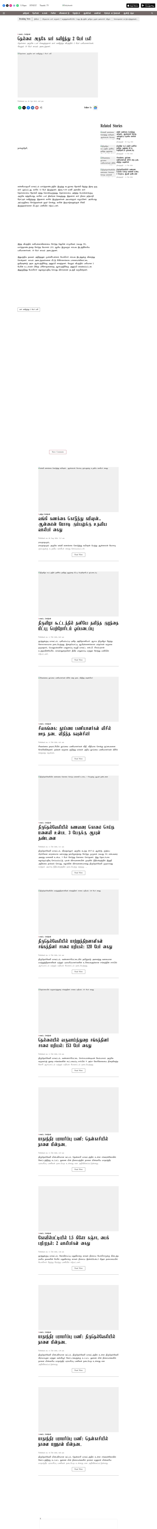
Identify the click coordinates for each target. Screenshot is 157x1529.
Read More (79, 555)
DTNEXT (33, 5)
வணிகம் (97, 13)
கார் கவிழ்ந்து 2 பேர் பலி (28, 309)
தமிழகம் (26, 13)
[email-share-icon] (37, 109)
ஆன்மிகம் (87, 13)
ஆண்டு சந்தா (128, 13)
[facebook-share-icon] (28, 109)
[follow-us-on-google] (95, 107)
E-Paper (24, 5)
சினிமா (53, 13)
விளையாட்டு (64, 13)
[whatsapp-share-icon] (19, 109)
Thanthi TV (44, 5)
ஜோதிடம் (76, 13)
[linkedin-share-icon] (32, 109)
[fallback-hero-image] (108, 135)
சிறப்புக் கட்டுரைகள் (112, 13)
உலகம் (44, 13)
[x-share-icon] (24, 109)
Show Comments (58, 452)
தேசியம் (35, 13)
